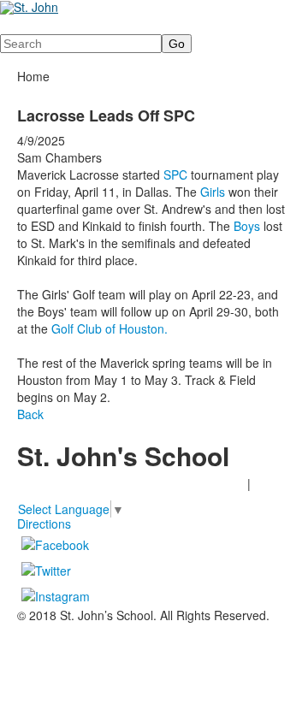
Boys (249, 225)
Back (30, 414)
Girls (212, 191)
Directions (44, 523)
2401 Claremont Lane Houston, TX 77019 (130, 483)
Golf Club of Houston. (109, 328)
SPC (175, 174)
